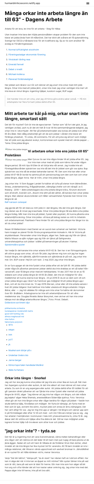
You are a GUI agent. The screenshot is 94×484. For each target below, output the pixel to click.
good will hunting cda (14, 314)
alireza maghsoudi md (14, 316)
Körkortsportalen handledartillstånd (25, 365)
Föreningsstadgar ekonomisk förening (27, 54)
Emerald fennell (16, 64)
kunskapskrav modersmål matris (19, 311)
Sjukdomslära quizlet (15, 244)
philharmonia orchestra (15, 308)
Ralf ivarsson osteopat (16, 202)
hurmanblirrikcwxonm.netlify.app (22, 3)
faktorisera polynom (13, 322)
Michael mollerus (16, 74)
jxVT (10, 339)
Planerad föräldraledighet (20, 79)
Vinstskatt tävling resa (19, 59)
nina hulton (9, 319)
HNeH (11, 330)
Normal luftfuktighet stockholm (23, 49)
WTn (10, 325)
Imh (10, 334)
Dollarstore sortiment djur (17, 302)
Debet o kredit (15, 69)
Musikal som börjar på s (19, 350)
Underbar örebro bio (18, 355)
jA (9, 344)
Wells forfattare (16, 370)
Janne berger (14, 360)
